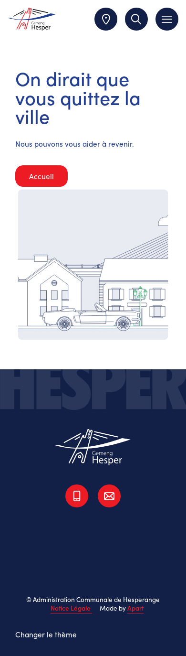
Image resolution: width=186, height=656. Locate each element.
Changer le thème (46, 634)
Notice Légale (71, 608)
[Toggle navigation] (166, 19)
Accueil (41, 176)
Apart (135, 608)
